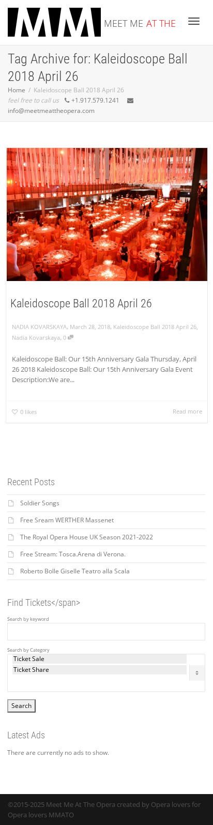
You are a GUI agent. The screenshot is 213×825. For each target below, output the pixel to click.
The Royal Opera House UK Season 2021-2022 (86, 537)
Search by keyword (28, 619)
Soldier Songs (39, 503)
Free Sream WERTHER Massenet (67, 520)
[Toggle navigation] (193, 21)
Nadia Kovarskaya (36, 337)
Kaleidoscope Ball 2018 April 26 (81, 303)
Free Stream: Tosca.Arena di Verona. (73, 554)
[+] (107, 214)
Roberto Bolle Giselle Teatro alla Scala (75, 571)
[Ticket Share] (99, 669)
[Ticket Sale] (99, 659)
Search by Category (28, 650)
